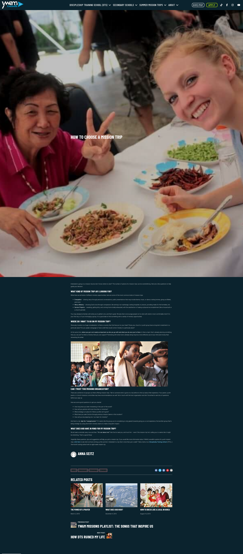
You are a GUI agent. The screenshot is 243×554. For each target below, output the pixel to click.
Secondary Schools (123, 5)
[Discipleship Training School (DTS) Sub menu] (109, 5)
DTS (73, 470)
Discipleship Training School (158, 442)
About (171, 5)
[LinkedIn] (163, 470)
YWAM (103, 470)
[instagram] (232, 5)
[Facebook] (156, 470)
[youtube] (238, 5)
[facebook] (226, 5)
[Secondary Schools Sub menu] (136, 5)
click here (77, 442)
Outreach (82, 470)
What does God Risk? (114, 509)
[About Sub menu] (177, 5)
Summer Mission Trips (151, 5)
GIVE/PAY (198, 5)
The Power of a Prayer (80, 509)
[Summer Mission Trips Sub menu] (165, 5)
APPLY (211, 5)
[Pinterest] (167, 470)
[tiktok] (221, 5)
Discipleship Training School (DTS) (88, 5)
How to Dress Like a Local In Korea (155, 509)
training (93, 470)
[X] (160, 470)
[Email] (171, 470)
